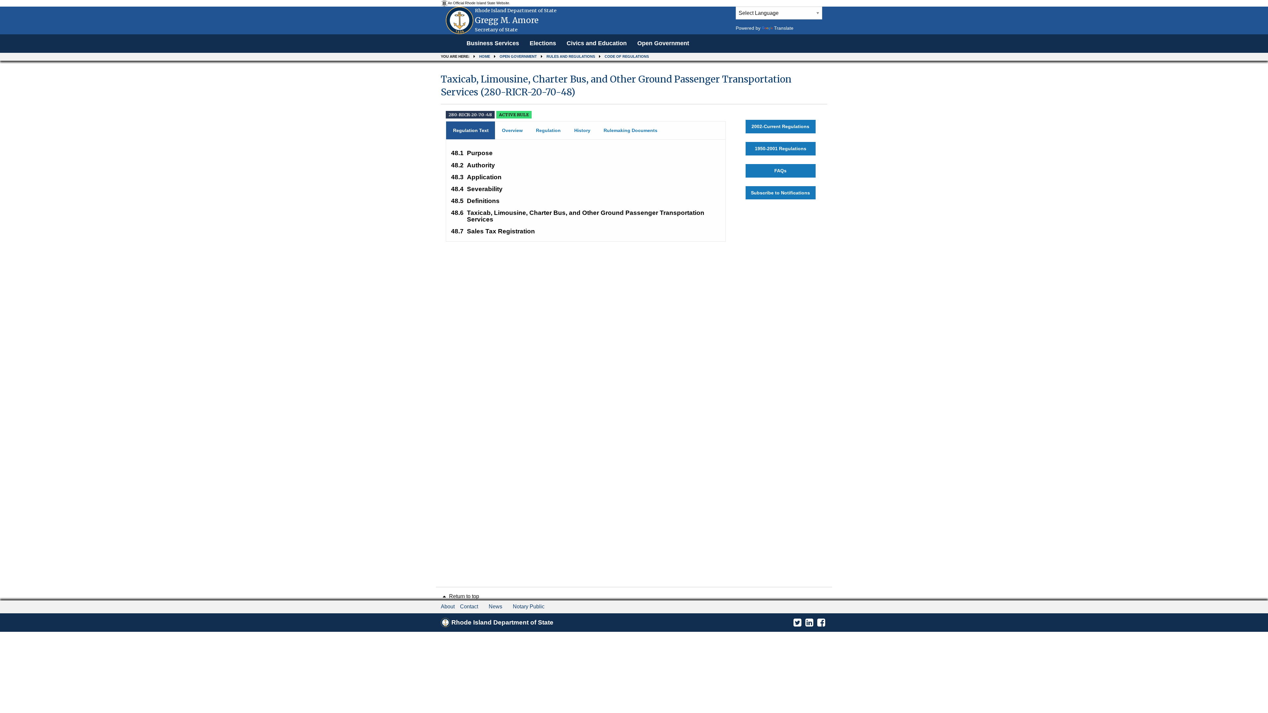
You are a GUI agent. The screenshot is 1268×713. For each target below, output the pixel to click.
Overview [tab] (512, 130)
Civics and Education (597, 43)
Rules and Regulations (570, 56)
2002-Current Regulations (780, 126)
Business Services (493, 43)
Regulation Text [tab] (471, 130)
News (495, 606)
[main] (634, 155)
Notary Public (529, 606)
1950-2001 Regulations (780, 148)
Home (484, 56)
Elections (543, 43)
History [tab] (582, 130)
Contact (469, 606)
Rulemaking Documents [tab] (630, 130)
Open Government (663, 43)
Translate (783, 28)
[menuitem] (492, 43)
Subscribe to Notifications (780, 192)
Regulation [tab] (548, 130)
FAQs (780, 170)
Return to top (463, 596)
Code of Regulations (627, 56)
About (448, 606)
